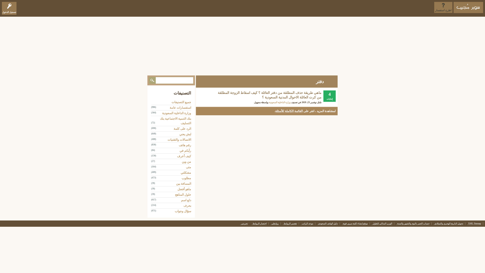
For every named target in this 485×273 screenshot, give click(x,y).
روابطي (275, 223)
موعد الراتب (307, 223)
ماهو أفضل (184, 189)
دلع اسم (186, 200)
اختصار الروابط (260, 223)
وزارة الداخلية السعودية (280, 102)
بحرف (187, 205)
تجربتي (244, 223)
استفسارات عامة (180, 107)
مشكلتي (186, 172)
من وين (186, 161)
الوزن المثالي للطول (382, 223)
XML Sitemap (474, 223)
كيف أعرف (184, 156)
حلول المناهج (183, 194)
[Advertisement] (242, 45)
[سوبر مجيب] (468, 7)
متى (188, 167)
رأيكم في (185, 150)
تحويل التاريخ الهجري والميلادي (448, 223)
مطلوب (186, 178)
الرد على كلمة (182, 128)
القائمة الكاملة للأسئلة (289, 111)
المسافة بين (183, 183)
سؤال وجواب (183, 211)
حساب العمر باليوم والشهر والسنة (413, 223)
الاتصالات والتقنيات (179, 139)
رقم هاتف (185, 145)
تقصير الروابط (290, 223)
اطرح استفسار (443, 10)
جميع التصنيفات (181, 102)
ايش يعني (185, 134)
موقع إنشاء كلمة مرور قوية (355, 223)
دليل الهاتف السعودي (328, 223)
